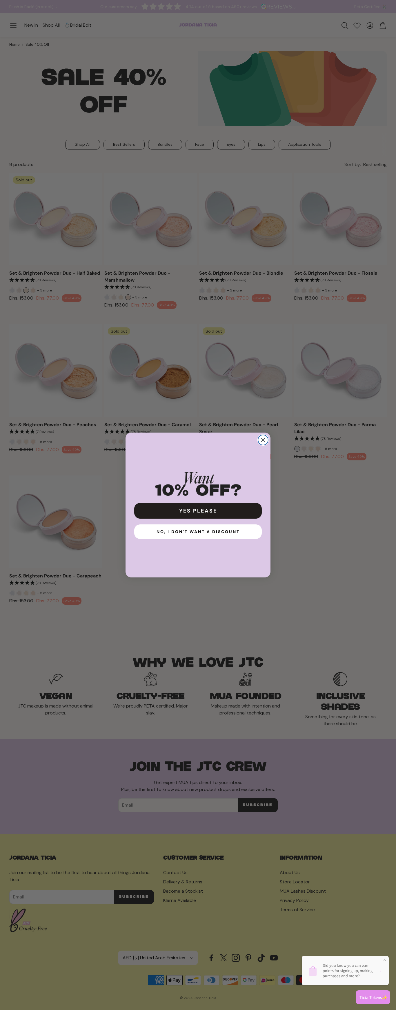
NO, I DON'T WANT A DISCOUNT (198, 531)
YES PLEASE (198, 510)
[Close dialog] (263, 440)
